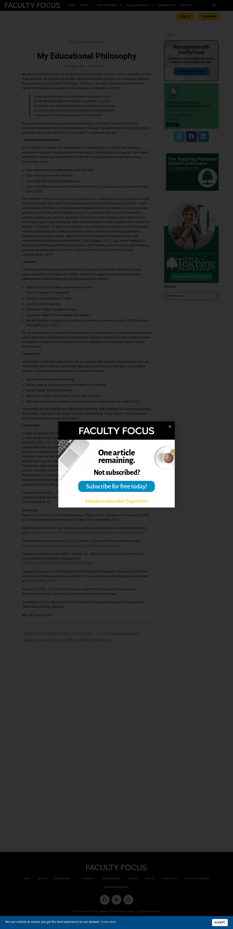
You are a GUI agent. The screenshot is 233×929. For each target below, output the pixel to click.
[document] (116, 464)
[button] (169, 426)
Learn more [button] (108, 921)
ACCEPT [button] (219, 922)
